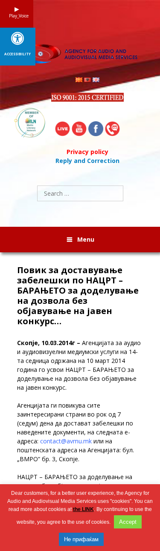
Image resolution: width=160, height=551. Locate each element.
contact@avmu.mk (66, 441)
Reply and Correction (87, 161)
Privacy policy (87, 152)
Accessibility (17, 54)
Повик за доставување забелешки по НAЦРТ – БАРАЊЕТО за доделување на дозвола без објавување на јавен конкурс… (78, 295)
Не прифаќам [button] (81, 539)
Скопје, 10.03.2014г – (49, 343)
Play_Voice (16, 16)
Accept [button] (128, 522)
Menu (85, 239)
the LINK (83, 509)
